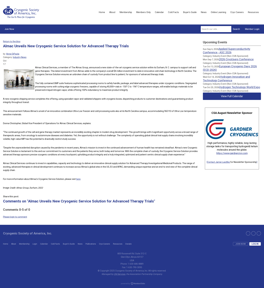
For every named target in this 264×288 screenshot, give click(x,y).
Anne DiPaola (12, 54)
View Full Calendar (232, 96)
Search (236, 29)
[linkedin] (259, 233)
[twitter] (248, 233)
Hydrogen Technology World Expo (239, 87)
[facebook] (253, 233)
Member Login (252, 29)
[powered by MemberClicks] (132, 284)
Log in (255, 244)
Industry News (19, 57)
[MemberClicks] (21, 12)
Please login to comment (15, 217)
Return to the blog (11, 41)
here (78, 179)
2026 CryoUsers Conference (236, 59)
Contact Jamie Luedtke (218, 162)
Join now (240, 244)
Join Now (9, 29)
